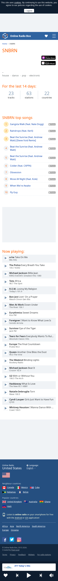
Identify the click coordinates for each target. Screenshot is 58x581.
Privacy (12, 554)
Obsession (15, 172)
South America (38, 526)
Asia (12, 526)
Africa (5, 526)
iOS (26, 517)
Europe (5, 530)
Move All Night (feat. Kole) (23, 179)
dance (15, 75)
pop (24, 75)
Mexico (24, 487)
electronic (34, 75)
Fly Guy (14, 192)
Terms (4, 554)
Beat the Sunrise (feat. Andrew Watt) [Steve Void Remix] (26, 139)
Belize (25, 492)
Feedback (22, 554)
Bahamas (11, 492)
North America (23, 526)
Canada (10, 487)
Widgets (31, 554)
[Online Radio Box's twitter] (12, 539)
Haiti (9, 506)
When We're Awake (20, 185)
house (5, 75)
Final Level (15, 550)
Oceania (15, 530)
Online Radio (12, 467)
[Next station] (40, 575)
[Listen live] (6, 258)
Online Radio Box (20, 36)
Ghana (47, 501)
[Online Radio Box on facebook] (4, 539)
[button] (29, 575)
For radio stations (44, 554)
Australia (33, 501)
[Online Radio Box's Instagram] (19, 539)
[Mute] (52, 575)
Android (18, 517)
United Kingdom (14, 501)
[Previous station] (17, 575)
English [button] (30, 468)
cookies (17, 2)
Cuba (37, 487)
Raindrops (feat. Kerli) (21, 130)
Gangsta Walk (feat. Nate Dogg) (27, 124)
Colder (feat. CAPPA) (20, 165)
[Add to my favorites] (5, 575)
